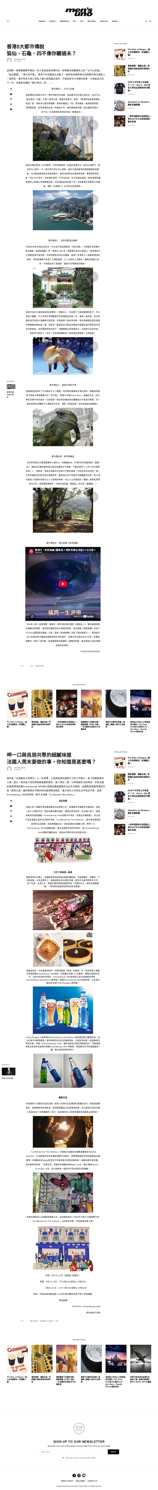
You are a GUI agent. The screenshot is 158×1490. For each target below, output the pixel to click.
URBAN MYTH (39, 666)
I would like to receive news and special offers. (80, 1457)
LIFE (31, 666)
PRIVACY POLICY (67, 1481)
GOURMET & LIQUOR (46, 1321)
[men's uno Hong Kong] (79, 11)
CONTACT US (92, 1481)
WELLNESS (34, 1321)
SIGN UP (113, 1452)
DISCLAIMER (80, 1481)
